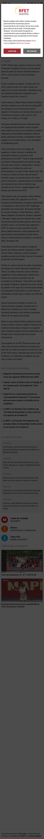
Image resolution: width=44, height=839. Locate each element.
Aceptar (12, 51)
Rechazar (32, 51)
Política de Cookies (23, 43)
